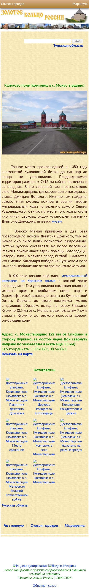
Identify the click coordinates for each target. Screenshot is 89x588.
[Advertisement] (44, 69)
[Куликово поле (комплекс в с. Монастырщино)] (44, 153)
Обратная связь (44, 586)
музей (57, 222)
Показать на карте (17, 354)
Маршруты (75, 526)
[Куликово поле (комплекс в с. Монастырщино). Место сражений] (16, 450)
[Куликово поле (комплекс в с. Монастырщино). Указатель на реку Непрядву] (71, 450)
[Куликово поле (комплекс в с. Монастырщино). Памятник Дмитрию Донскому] (16, 413)
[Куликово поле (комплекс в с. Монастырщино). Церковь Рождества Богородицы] (44, 413)
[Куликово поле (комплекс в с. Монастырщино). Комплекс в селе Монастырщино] (44, 454)
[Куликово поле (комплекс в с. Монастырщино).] (44, 482)
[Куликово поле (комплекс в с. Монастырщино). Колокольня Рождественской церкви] (71, 413)
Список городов (12, 4)
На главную (14, 526)
